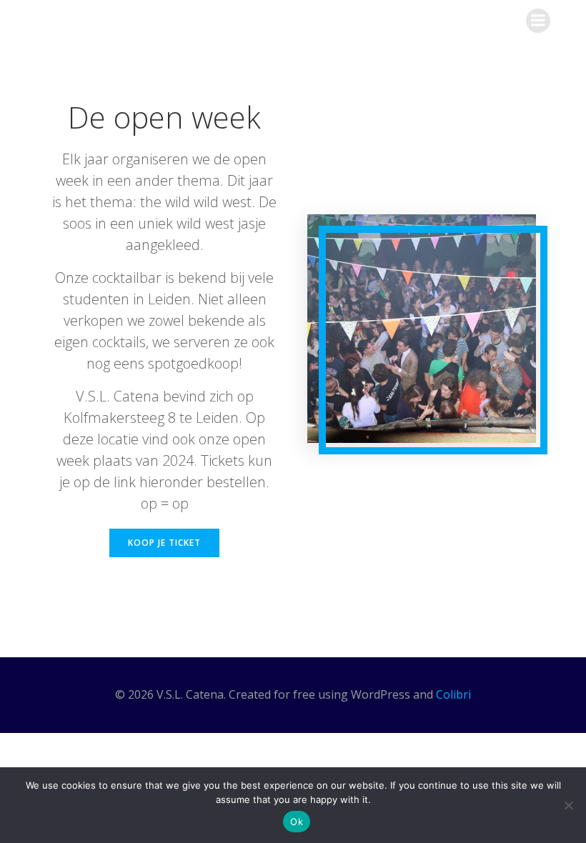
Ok (296, 821)
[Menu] (538, 21)
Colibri (453, 694)
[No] (568, 805)
